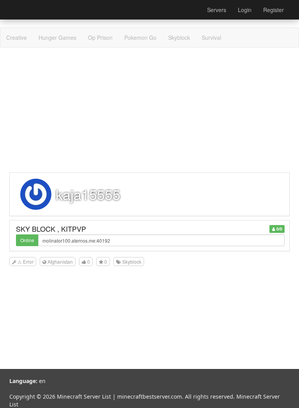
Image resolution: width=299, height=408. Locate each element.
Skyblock (179, 37)
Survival (211, 37)
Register (273, 10)
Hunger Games (57, 37)
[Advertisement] (149, 110)
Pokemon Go (140, 37)
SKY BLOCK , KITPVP (51, 229)
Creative (16, 37)
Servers (216, 10)
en (42, 381)
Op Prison (100, 37)
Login (245, 10)
